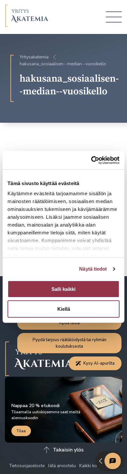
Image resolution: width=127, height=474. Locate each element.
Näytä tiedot (93, 269)
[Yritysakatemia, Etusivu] (27, 17)
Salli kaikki (63, 289)
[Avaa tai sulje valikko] (114, 17)
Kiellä (63, 309)
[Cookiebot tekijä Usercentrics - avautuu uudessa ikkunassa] (91, 160)
